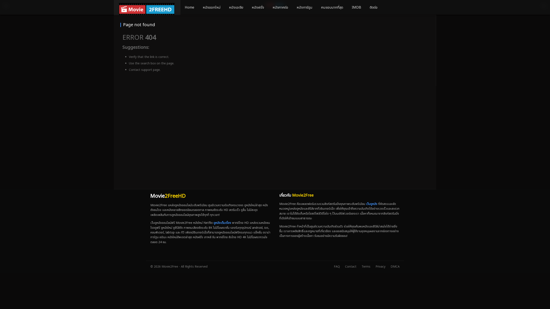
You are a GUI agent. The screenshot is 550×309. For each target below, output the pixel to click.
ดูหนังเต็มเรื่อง (222, 223)
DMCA (395, 266)
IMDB (356, 7)
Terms (366, 266)
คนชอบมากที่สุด (332, 7)
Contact (350, 266)
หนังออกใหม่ (211, 7)
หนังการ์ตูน (304, 7)
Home (189, 7)
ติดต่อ (373, 7)
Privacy (380, 266)
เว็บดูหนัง (371, 204)
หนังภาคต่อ (280, 7)
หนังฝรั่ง (258, 7)
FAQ (337, 266)
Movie (168, 196)
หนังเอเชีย (236, 7)
